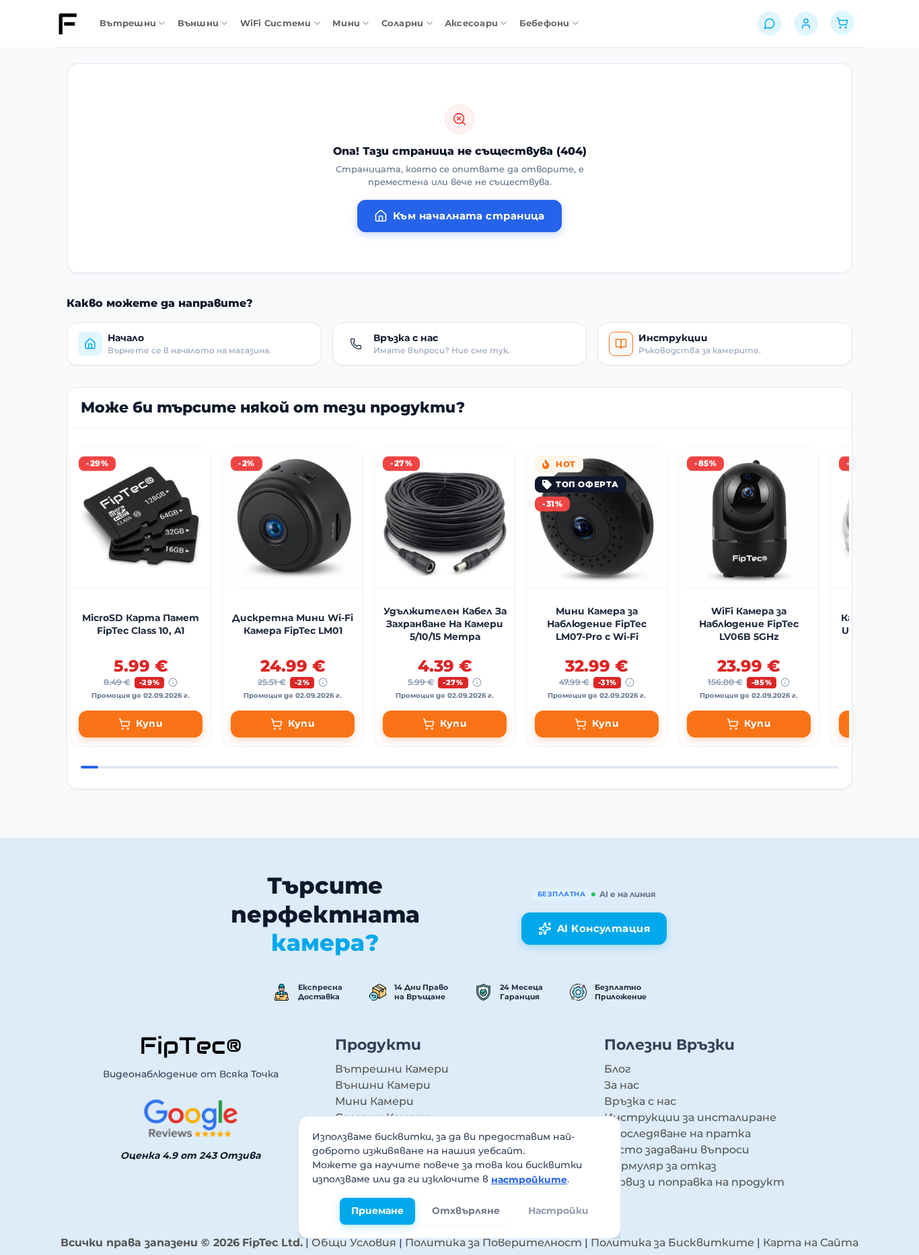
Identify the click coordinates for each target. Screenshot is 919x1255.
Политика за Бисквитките (672, 1242)
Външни (198, 23)
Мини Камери (374, 1101)
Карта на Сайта (810, 1242)
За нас (621, 1085)
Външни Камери (383, 1085)
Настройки (558, 1211)
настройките (529, 1180)
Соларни (402, 23)
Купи (149, 723)
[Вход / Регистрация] (806, 23)
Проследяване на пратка (677, 1133)
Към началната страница (469, 215)
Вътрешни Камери (392, 1069)
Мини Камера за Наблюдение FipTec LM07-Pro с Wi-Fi (597, 624)
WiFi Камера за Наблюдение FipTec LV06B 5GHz (749, 624)
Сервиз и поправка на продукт (694, 1182)
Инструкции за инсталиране (690, 1117)
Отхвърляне (466, 1211)
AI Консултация (603, 928)
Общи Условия (353, 1242)
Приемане (377, 1211)
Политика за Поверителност (493, 1242)
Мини (346, 23)
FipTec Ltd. (272, 1242)
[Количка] (842, 24)
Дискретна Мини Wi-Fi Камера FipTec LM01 (292, 624)
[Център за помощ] (770, 23)
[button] (194, 343)
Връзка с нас (640, 1101)
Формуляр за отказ (660, 1165)
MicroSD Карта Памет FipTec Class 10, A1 (140, 624)
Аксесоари (471, 23)
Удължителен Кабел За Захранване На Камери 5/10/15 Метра (445, 624)
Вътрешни (128, 23)
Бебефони (544, 23)
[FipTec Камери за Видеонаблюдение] (67, 24)
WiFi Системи (275, 23)
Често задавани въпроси (676, 1149)
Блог (617, 1069)
